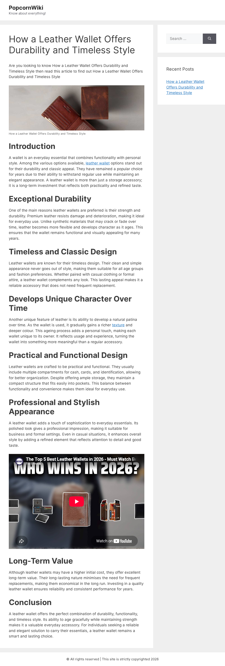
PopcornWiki (26, 7)
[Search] (209, 39)
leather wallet (98, 163)
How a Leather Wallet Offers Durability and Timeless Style (185, 87)
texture (118, 325)
